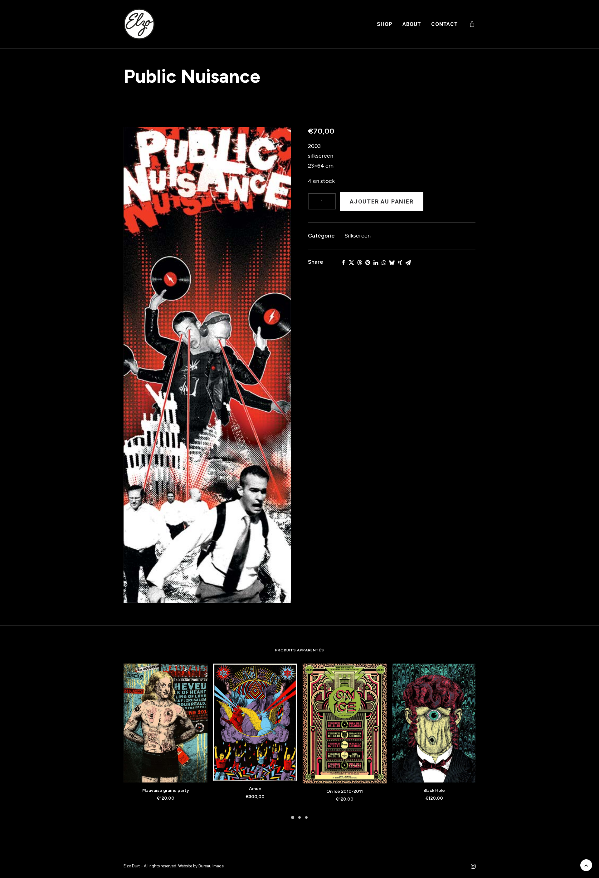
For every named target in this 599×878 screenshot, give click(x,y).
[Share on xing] (400, 262)
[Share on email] (408, 262)
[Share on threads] (359, 262)
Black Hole (434, 790)
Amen (255, 788)
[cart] (472, 24)
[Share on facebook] (343, 262)
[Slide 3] (306, 817)
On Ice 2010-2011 (344, 791)
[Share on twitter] (351, 262)
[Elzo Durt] (139, 24)
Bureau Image (211, 866)
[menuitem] (385, 24)
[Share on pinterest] (367, 262)
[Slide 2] (299, 817)
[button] (207, 365)
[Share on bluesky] (392, 262)
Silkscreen (357, 235)
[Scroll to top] (586, 864)
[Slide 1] (292, 817)
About (411, 24)
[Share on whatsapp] (383, 262)
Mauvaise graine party (165, 790)
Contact (444, 24)
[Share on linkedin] (375, 262)
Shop (384, 24)
